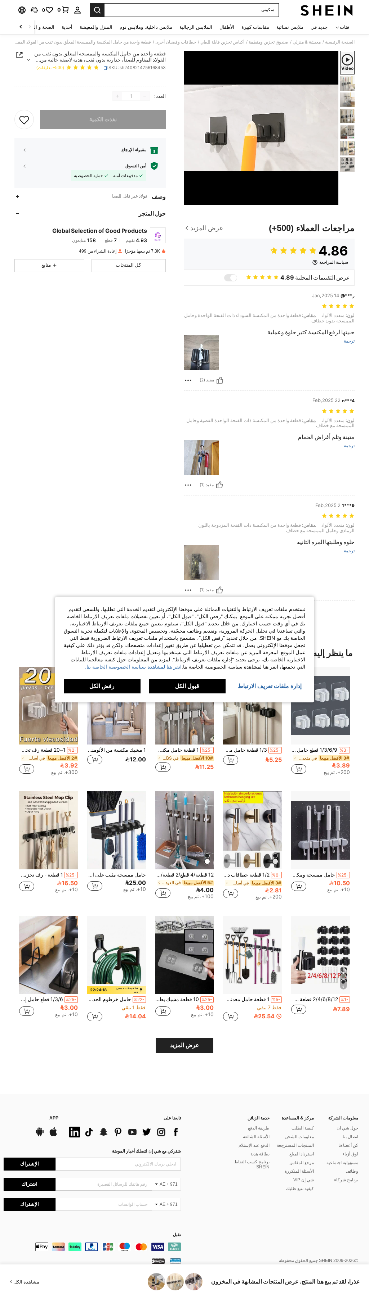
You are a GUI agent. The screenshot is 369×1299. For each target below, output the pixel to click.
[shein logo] (327, 10)
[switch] (230, 277)
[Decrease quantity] (145, 96)
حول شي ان (347, 1128)
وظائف (352, 1171)
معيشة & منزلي (307, 42)
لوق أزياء (350, 1154)
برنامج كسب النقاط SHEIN (252, 1164)
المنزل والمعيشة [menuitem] (96, 27)
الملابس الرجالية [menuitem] (195, 27)
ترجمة (349, 341)
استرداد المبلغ (301, 1154)
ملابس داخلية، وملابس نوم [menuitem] (146, 27)
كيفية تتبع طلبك (300, 1188)
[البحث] (97, 10)
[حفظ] (24, 119)
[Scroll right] (20, 27)
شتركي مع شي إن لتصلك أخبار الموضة (146, 1151)
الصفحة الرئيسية (340, 42)
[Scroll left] (29, 27)
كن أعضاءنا (348, 1145)
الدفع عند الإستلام (254, 1145)
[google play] (40, 1135)
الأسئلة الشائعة (256, 1136)
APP (53, 1118)
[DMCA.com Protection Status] (158, 1260)
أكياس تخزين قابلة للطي (222, 42)
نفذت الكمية (103, 119)
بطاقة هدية (260, 1154)
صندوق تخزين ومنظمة (268, 42)
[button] (34, 10)
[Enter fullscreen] (190, 199)
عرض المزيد (184, 1045)
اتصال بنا (350, 1136)
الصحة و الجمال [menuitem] (39, 27)
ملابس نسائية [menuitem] (289, 27)
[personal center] (77, 10)
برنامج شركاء (346, 1179)
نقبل (177, 1234)
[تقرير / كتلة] (188, 380)
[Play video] (261, 127)
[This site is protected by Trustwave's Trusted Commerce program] (175, 1260)
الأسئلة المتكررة (299, 1171)
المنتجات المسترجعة (295, 1145)
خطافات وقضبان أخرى (175, 42)
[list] (123, 1132)
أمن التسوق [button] (135, 165)
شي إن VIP (303, 1179)
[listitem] (320, 723)
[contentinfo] (92, 1247)
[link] (63, 9)
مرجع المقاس (301, 1162)
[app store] (53, 1135)
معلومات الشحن (299, 1136)
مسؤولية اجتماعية (342, 1162)
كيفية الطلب (303, 1128)
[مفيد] (219, 380)
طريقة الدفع (259, 1128)
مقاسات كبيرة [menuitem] (255, 27)
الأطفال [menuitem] (226, 27)
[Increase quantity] (117, 96)
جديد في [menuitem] (319, 27)
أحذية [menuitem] (67, 27)
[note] (116, 990)
